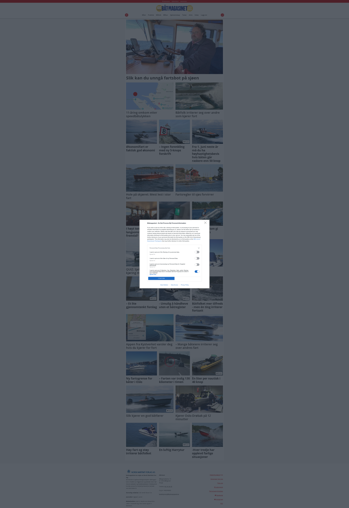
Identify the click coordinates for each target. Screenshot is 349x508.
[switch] (197, 252)
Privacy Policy (185, 285)
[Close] (206, 223)
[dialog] (174, 254)
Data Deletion (164, 285)
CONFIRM (161, 278)
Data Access (174, 285)
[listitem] (174, 248)
